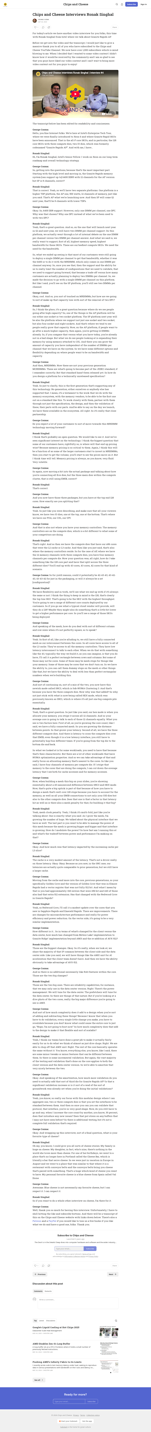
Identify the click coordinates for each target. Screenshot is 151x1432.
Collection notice (93, 1415)
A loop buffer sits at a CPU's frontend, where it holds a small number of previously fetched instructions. (61, 1348)
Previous (41, 1274)
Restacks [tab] (48, 1291)
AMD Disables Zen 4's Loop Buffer (51, 1343)
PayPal (52, 1220)
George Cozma (43, 19)
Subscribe (131, 4)
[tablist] (43, 1291)
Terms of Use (86, 1254)
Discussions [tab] (50, 1321)
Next (111, 1274)
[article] (75, 1332)
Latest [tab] (41, 1321)
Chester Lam (48, 1333)
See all (37, 1380)
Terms (82, 1415)
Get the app (87, 1421)
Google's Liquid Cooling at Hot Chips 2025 (56, 1327)
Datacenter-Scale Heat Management (47, 1330)
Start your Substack (69, 1421)
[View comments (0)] (43, 27)
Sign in (144, 4)
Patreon (37, 1220)
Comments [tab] (38, 1291)
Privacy (76, 1415)
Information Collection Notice (74, 1256)
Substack (63, 1427)
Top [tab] (35, 1321)
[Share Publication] (122, 4)
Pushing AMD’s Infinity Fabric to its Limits (57, 1361)
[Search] (116, 4)
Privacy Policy (93, 1256)
